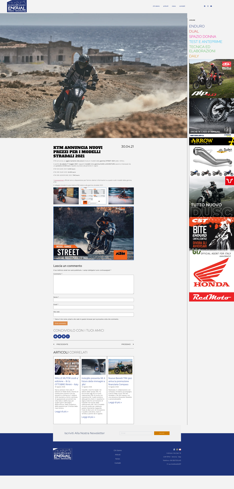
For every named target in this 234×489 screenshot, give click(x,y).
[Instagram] (208, 6)
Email (55, 304)
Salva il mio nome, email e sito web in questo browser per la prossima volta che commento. (87, 319)
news (174, 6)
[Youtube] (211, 6)
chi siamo (156, 6)
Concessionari (59, 180)
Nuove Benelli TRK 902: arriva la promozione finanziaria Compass (120, 381)
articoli (165, 6)
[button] (55, 336)
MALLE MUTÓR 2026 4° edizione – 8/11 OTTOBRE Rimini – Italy (67, 381)
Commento (57, 274)
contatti (182, 6)
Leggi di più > (61, 411)
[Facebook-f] (174, 449)
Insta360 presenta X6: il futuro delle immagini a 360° (93, 381)
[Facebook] (204, 6)
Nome (56, 297)
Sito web (56, 311)
